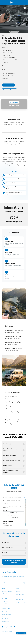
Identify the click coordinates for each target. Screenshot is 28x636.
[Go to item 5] (17, 31)
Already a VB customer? (20, 594)
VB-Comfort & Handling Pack (6, 615)
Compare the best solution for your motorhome (14, 561)
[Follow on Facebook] (3, 627)
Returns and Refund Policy (21, 602)
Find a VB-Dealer (5, 601)
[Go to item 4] (15, 31)
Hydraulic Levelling (5, 621)
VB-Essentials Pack (5, 619)
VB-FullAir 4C (4, 611)
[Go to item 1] (10, 31)
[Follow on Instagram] (7, 627)
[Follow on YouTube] (10, 627)
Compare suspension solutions (9, 89)
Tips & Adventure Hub (6, 598)
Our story (3, 596)
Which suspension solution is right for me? (7, 592)
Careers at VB (4, 604)
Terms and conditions (20, 599)
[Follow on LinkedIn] (14, 627)
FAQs (17, 597)
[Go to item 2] (12, 31)
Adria (3, 35)
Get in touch (18, 591)
